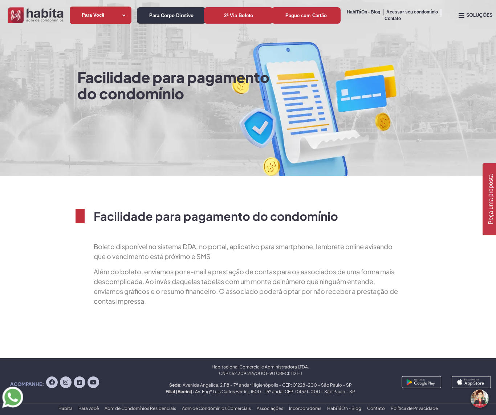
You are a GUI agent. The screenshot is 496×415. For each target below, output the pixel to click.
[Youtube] (93, 382)
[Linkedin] (79, 382)
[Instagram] (66, 382)
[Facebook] (52, 382)
